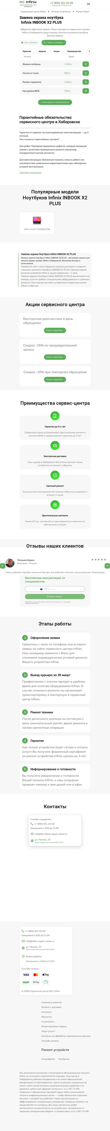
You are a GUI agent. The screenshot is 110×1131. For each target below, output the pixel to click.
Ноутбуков (63, 1059)
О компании (47, 1021)
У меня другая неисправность (55, 102)
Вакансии (46, 1016)
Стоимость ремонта (51, 1002)
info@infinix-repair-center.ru (40, 941)
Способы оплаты (50, 1040)
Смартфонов (48, 1059)
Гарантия (27, 51)
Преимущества (74, 51)
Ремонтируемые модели (54, 1026)
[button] (2, 566)
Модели (42, 51)
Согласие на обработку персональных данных (66, 1036)
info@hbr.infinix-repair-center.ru (51, 834)
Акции (56, 51)
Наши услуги (48, 1031)
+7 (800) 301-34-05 (61, 2)
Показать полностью (30, 172)
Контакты (46, 1012)
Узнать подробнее (54, 330)
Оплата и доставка (51, 1007)
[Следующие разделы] (89, 51)
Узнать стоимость (55, 42)
